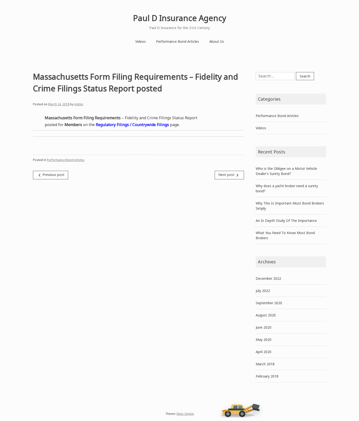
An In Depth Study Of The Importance (286, 220)
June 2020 (263, 327)
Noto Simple (185, 414)
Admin (78, 104)
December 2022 (268, 278)
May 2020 (263, 339)
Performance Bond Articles (177, 41)
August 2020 (266, 315)
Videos (140, 41)
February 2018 (267, 376)
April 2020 (263, 351)
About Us (216, 41)
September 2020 (269, 303)
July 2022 (263, 290)
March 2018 (265, 364)
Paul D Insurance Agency (179, 18)
